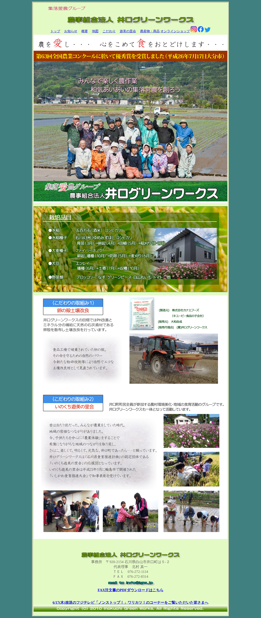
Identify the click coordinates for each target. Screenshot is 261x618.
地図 (95, 31)
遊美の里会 (128, 31)
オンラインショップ (175, 31)
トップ (55, 31)
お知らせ (70, 31)
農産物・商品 (150, 31)
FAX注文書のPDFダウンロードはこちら (131, 590)
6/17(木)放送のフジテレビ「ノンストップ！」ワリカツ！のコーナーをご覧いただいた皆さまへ (130, 602)
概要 (84, 31)
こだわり (109, 31)
